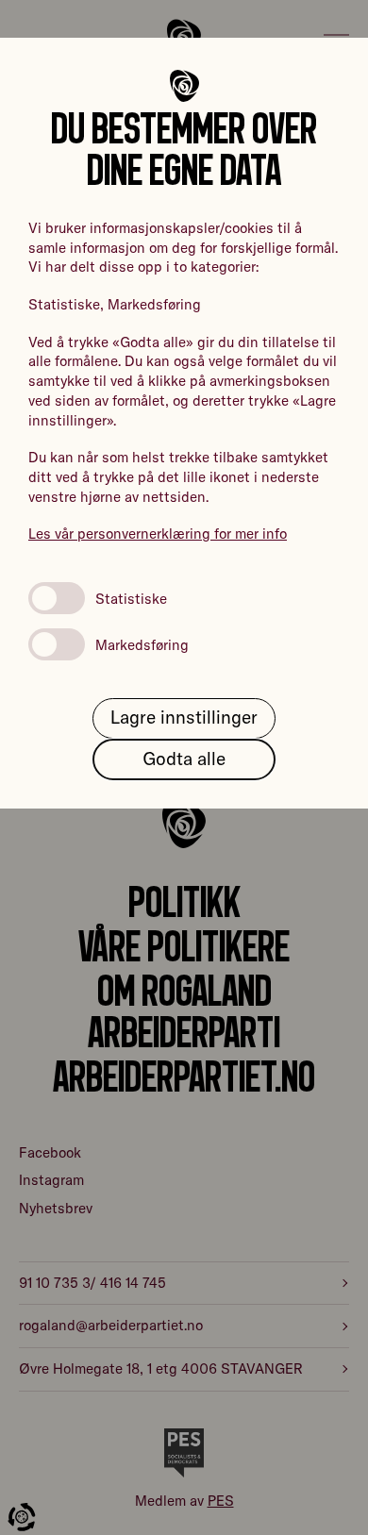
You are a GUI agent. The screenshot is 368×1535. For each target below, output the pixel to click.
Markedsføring (142, 645)
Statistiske (131, 599)
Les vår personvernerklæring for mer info (157, 533)
